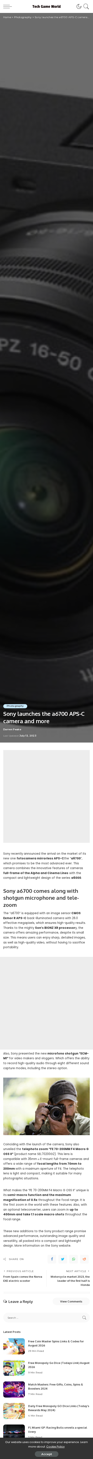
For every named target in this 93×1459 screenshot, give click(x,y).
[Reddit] (84, 1259)
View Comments (71, 1301)
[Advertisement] (46, 796)
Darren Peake (12, 729)
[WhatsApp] (73, 1259)
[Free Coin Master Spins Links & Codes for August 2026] (14, 1346)
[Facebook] (52, 1259)
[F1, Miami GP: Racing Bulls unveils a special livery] (14, 1433)
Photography (15, 706)
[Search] (85, 6)
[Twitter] (62, 1259)
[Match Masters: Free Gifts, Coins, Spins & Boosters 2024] (14, 1389)
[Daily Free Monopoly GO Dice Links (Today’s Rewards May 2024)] (14, 1411)
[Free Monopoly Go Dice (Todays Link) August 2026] (14, 1368)
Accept (46, 1454)
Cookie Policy (55, 1446)
